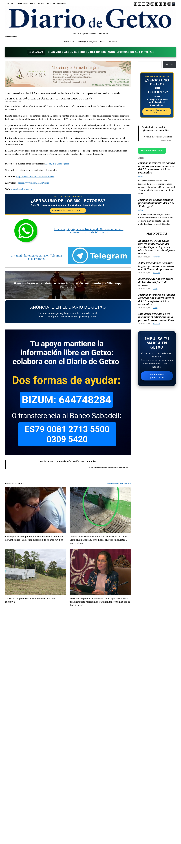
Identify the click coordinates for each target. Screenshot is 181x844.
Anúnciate (113, 41)
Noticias (67, 41)
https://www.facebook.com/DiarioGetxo (35, 176)
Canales (60, 4)
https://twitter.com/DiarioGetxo (33, 182)
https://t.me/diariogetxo (57, 163)
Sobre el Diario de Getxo (26, 4)
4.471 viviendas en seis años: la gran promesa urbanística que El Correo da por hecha (156, 266)
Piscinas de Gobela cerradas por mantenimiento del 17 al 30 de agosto (156, 203)
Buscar (169, 64)
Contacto (49, 4)
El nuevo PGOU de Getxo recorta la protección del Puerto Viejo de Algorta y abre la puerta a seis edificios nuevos (156, 247)
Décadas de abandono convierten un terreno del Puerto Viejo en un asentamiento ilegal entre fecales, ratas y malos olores (99, 539)
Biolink (41, 4)
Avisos (140, 176)
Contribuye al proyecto (87, 41)
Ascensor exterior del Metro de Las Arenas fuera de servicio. (155, 282)
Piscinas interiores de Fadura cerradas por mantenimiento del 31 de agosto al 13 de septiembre (156, 167)
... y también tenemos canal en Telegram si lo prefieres (36, 257)
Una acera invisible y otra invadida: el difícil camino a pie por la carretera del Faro (156, 317)
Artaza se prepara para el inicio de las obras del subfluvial (30, 600)
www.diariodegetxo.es (21, 189)
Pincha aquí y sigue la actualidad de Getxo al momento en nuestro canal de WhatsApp (88, 230)
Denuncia (156, 257)
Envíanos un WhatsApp (152, 151)
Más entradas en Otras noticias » (119, 483)
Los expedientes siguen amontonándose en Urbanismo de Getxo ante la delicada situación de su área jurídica (34, 538)
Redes (102, 41)
